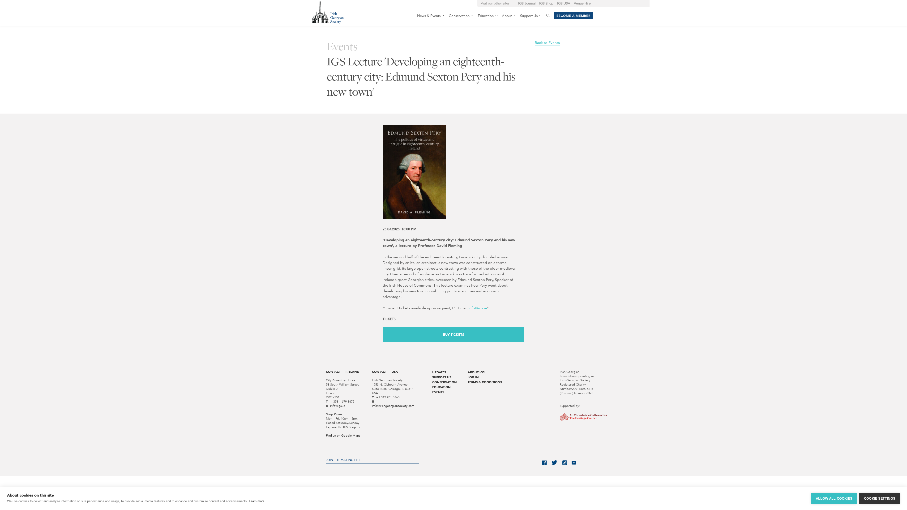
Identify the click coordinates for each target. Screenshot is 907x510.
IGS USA (563, 3)
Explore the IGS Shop (341, 427)
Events (438, 392)
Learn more (256, 501)
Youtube (574, 462)
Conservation (444, 382)
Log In (473, 377)
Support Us (441, 377)
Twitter (554, 462)
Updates (439, 372)
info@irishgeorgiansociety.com (393, 406)
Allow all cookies (834, 498)
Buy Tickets (453, 335)
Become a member (573, 15)
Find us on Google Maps (343, 435)
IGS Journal (526, 3)
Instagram (564, 462)
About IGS (476, 372)
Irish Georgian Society (328, 12)
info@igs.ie (477, 308)
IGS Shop (546, 3)
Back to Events (547, 42)
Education (441, 387)
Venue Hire (582, 3)
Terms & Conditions (485, 382)
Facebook (544, 462)
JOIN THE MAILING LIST (343, 460)
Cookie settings (879, 498)
